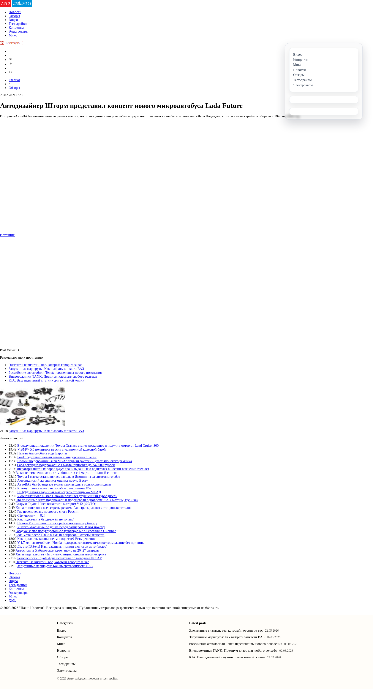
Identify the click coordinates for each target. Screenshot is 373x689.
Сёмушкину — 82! (31, 515)
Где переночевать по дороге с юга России (48, 511)
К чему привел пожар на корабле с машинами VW (54, 488)
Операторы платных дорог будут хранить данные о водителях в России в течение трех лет (82, 469)
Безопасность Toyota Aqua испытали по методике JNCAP (59, 558)
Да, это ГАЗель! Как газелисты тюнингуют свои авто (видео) (62, 546)
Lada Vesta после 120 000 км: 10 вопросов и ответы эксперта (60, 535)
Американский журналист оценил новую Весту (52, 480)
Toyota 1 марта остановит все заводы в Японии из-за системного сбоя (68, 476)
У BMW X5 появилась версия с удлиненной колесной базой (61, 449)
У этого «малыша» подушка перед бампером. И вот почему (61, 527)
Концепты (16, 27)
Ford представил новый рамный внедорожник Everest (56, 457)
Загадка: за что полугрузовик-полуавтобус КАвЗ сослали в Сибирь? (66, 531)
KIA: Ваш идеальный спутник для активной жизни (46, 380)
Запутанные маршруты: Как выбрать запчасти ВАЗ (46, 369)
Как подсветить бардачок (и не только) (45, 519)
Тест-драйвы (18, 23)
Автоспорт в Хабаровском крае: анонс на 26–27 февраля (57, 550)
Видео (13, 20)
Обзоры (14, 16)
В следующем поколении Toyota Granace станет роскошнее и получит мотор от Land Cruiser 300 (88, 445)
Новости (15, 12)
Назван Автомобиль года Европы (42, 453)
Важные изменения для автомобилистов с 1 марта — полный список (66, 473)
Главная (14, 80)
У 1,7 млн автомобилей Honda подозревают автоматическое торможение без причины (80, 542)
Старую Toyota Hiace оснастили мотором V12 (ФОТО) (56, 504)
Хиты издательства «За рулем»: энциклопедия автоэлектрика (61, 554)
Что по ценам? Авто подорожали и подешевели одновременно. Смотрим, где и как (77, 500)
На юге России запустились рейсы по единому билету (57, 523)
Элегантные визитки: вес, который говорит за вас (45, 365)
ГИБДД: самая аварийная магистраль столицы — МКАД (59, 492)
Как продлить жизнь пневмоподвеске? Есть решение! (56, 539)
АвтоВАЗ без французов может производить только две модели (64, 484)
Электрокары (18, 31)
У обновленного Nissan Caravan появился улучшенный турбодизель (67, 496)
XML (12, 600)
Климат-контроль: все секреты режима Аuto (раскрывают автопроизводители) (73, 507)
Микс (13, 35)
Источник (7, 235)
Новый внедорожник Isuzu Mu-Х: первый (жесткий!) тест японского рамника (74, 461)
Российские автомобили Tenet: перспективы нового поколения (55, 372)
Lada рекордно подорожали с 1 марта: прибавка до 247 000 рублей (66, 465)
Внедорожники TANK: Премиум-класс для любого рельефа (53, 376)
